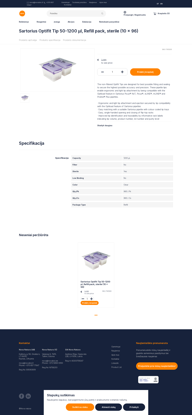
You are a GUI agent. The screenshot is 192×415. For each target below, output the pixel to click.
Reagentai (41, 22)
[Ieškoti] (103, 13)
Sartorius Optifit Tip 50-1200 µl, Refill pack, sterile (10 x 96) (95, 284)
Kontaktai (67, 5)
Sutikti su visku (80, 407)
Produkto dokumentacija (74, 40)
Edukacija (86, 22)
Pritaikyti (134, 407)
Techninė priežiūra (79, 2)
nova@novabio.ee (50, 361)
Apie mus (103, 2)
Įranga (57, 22)
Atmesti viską (108, 407)
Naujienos (93, 2)
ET (158, 4)
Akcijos (71, 22)
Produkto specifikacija (49, 40)
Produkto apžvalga (28, 40)
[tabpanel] (96, 275)
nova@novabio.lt (36, 2)
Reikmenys (24, 22)
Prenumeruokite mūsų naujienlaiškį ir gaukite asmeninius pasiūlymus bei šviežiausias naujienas (153, 353)
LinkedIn (115, 363)
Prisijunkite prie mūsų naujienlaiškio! (157, 366)
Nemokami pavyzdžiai (109, 22)
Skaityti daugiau (104, 125)
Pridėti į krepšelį (145, 72)
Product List (116, 367)
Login (103, 59)
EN (161, 4)
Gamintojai (65, 2)
